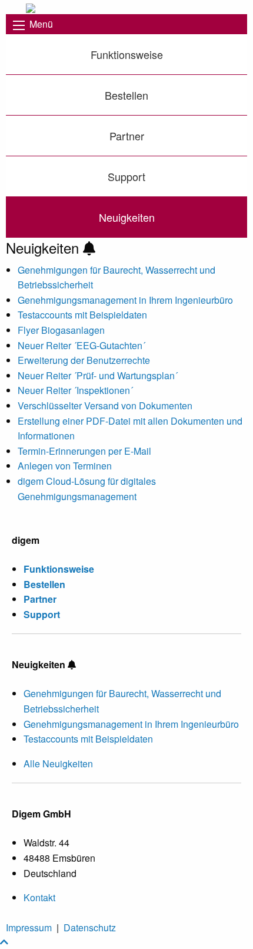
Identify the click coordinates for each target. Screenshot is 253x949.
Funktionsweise (127, 54)
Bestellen (126, 95)
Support (126, 176)
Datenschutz (90, 927)
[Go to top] (4, 941)
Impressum (29, 927)
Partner (126, 135)
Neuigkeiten (127, 217)
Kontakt (39, 897)
